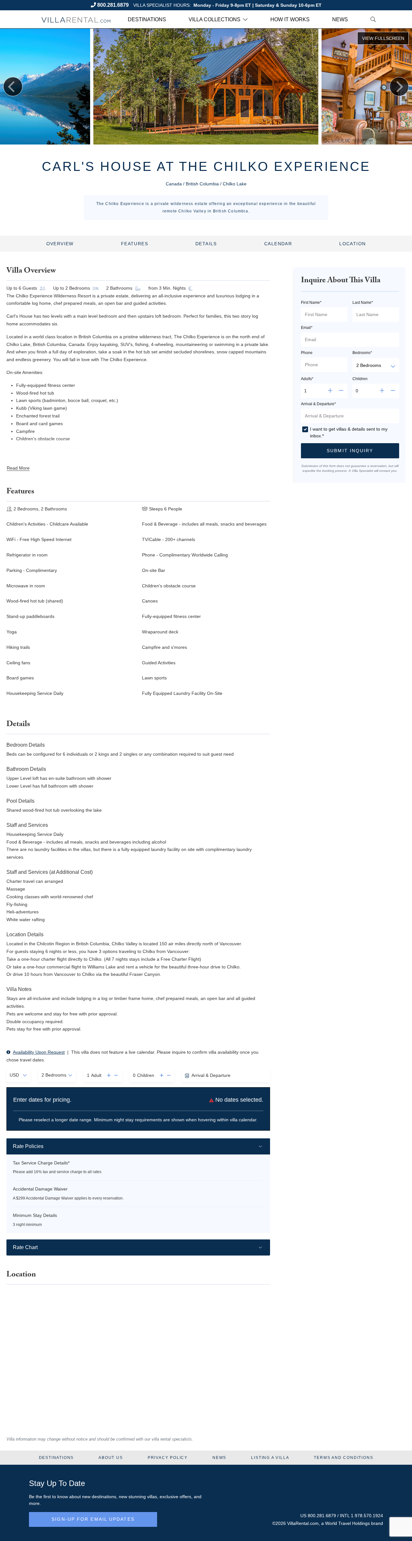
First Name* (311, 302)
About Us (110, 1457)
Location (352, 243)
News (340, 19)
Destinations (147, 19)
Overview (60, 243)
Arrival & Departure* (318, 404)
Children (360, 379)
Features (134, 243)
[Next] (399, 86)
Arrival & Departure (211, 1075)
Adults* (307, 379)
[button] (107, 1075)
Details (206, 243)
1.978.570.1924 (367, 1515)
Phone (307, 352)
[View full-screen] (383, 38)
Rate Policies (28, 1146)
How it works (290, 19)
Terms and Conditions (343, 1457)
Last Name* (362, 302)
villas (152, 1496)
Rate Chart (25, 1247)
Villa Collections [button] (214, 19)
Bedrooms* (362, 352)
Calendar (278, 243)
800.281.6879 (113, 5)
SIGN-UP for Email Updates (93, 1519)
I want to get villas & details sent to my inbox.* (349, 432)
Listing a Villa (270, 1457)
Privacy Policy (168, 1457)
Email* (307, 327)
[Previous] (13, 86)
